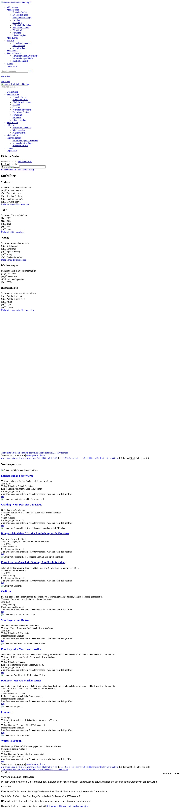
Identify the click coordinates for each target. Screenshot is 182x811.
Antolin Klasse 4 (14, 296)
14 (70, 458)
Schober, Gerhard (14, 196)
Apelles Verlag (13, 251)
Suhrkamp (11, 249)
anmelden (5, 76)
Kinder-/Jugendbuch (17, 279)
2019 (9, 229)
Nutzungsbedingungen (78, 806)
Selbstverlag (12, 246)
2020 (9, 226)
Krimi (9, 302)
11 (62, 458)
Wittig (9, 254)
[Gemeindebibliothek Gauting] (15, 2)
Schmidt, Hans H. (16, 190)
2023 (9, 218)
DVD (9, 282)
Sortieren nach (7, 455)
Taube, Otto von (14, 193)
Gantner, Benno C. (15, 199)
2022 (9, 221)
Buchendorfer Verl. (15, 257)
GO (30, 71)
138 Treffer (124, 458)
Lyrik (9, 304)
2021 (9, 224)
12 (64, 458)
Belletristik (12, 276)
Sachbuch (12, 273)
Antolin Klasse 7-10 (16, 299)
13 (67, 458)
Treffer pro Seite (142, 458)
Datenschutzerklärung (56, 806)
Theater (10, 307)
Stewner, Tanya (13, 202)
